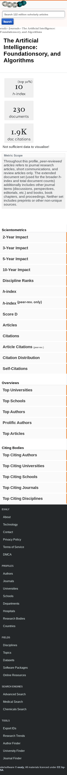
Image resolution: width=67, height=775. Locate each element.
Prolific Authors (17, 422)
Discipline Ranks (18, 280)
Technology (10, 524)
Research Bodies (14, 618)
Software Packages (15, 667)
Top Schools (14, 401)
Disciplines (10, 645)
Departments (11, 603)
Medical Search (13, 701)
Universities (10, 588)
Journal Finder (12, 758)
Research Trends (14, 735)
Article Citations (23, 347)
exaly (3, 28)
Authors (8, 573)
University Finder (14, 750)
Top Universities (17, 390)
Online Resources (14, 675)
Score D (10, 314)
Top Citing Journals (20, 487)
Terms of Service (13, 547)
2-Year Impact (15, 237)
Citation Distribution (21, 357)
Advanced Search (14, 694)
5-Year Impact (15, 259)
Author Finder (11, 743)
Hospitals (9, 611)
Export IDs (9, 728)
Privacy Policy (12, 539)
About (7, 517)
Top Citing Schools (20, 476)
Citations (11, 336)
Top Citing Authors (20, 455)
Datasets (8, 660)
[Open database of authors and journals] (14, 2)
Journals (14, 28)
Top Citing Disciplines (23, 498)
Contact (8, 532)
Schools (8, 596)
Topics (7, 652)
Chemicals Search (14, 709)
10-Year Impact (16, 269)
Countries (9, 626)
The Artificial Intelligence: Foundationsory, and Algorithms (27, 30)
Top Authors (14, 412)
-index (9, 291)
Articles (10, 325)
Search (7, 21)
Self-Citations (15, 368)
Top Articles (13, 433)
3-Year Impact (15, 248)
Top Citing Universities (23, 466)
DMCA (7, 554)
